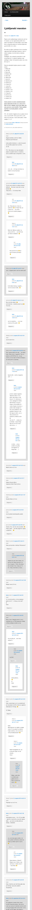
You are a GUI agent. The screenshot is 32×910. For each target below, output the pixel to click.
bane (13, 162)
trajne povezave (9, 124)
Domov (6, 12)
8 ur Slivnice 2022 (14, 12)
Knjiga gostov (8, 15)
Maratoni (18, 122)
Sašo (17, 35)
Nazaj (6, 20)
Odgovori (9, 157)
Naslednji (25, 20)
